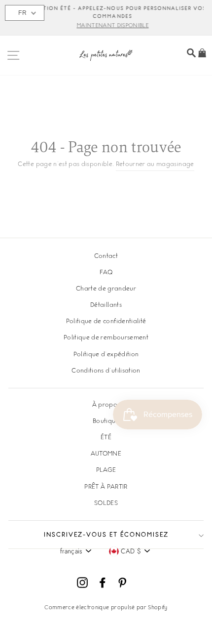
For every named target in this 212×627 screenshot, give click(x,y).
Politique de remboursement (106, 338)
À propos (106, 405)
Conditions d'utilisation (105, 371)
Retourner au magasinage (155, 164)
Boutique (106, 421)
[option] (106, 18)
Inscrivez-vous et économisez (106, 535)
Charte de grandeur (106, 289)
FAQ (106, 273)
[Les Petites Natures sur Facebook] (102, 582)
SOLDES (106, 503)
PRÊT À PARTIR (105, 487)
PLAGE (106, 470)
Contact (106, 256)
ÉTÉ (106, 438)
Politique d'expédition (106, 355)
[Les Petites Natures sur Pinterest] (122, 582)
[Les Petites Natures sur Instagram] (82, 582)
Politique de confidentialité (106, 322)
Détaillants (106, 305)
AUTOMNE (106, 454)
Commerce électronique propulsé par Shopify (105, 608)
